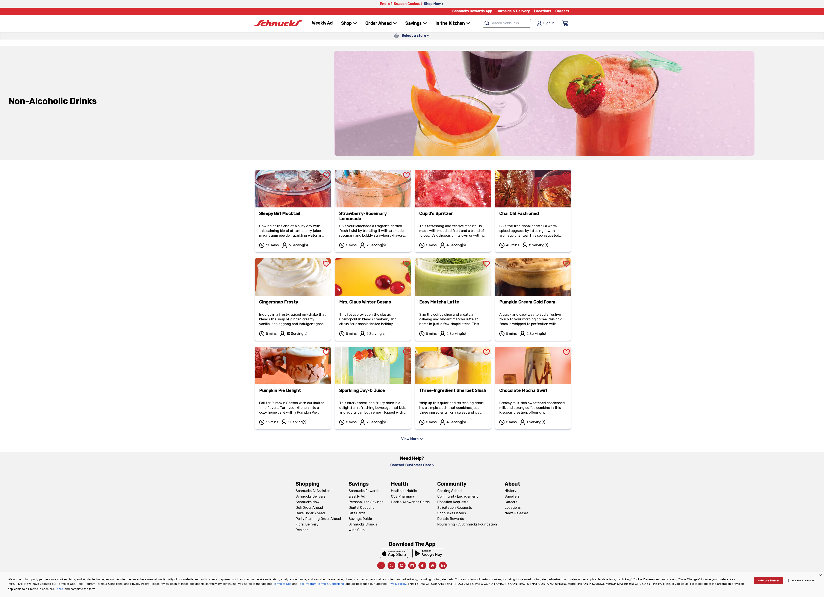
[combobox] (507, 23)
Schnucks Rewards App (472, 11)
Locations (542, 11)
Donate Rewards (450, 519)
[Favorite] (326, 170)
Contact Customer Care (410, 465)
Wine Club (357, 530)
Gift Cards (357, 513)
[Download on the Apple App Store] (394, 553)
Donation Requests (452, 502)
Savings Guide (360, 519)
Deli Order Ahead (309, 508)
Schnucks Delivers (310, 496)
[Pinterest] (402, 565)
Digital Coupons (361, 508)
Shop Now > (433, 4)
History (510, 491)
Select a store (414, 36)
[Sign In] (565, 23)
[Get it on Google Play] (428, 553)
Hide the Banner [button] (768, 580)
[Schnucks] (278, 23)
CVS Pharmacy (403, 496)
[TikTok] (422, 565)
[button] (800, 580)
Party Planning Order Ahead (318, 519)
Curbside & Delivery (513, 11)
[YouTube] (432, 565)
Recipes (302, 530)
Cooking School (449, 491)
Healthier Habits (404, 491)
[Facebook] (381, 565)
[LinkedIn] (443, 565)
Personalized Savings (366, 502)
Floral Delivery (307, 524)
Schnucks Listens (451, 513)
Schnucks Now (308, 502)
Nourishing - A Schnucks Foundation (467, 524)
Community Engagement (457, 496)
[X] (391, 565)
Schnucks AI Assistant (314, 491)
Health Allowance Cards (410, 502)
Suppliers (512, 496)
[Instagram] (412, 565)
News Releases (517, 513)
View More (410, 439)
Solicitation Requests (454, 508)
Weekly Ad (322, 23)
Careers (562, 11)
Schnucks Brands (363, 524)
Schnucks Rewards (364, 491)
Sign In (548, 23)
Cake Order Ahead (310, 513)
